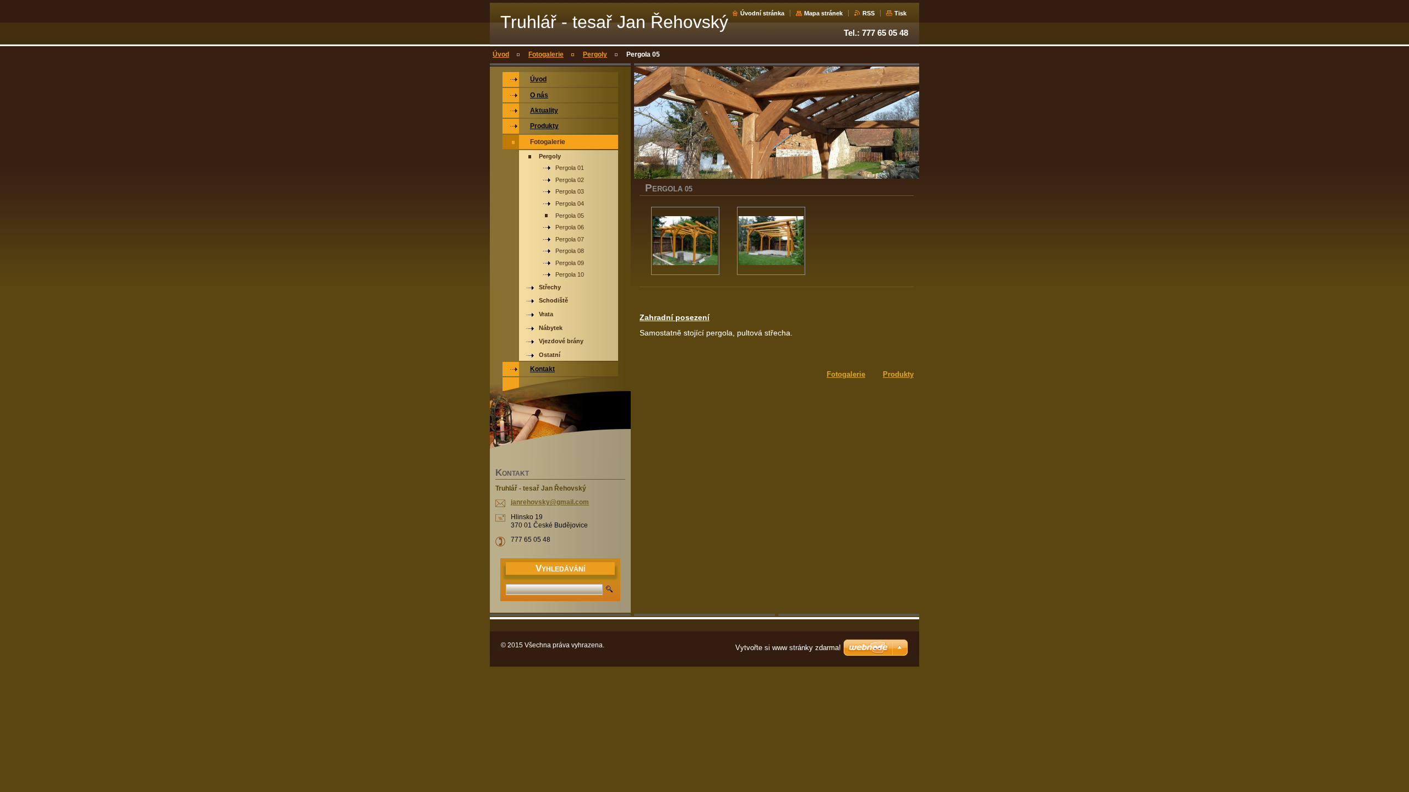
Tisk (900, 13)
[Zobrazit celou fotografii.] (685, 241)
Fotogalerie (546, 54)
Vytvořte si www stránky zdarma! (788, 648)
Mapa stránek (823, 13)
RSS (868, 13)
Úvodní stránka (762, 13)
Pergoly (595, 54)
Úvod (501, 54)
